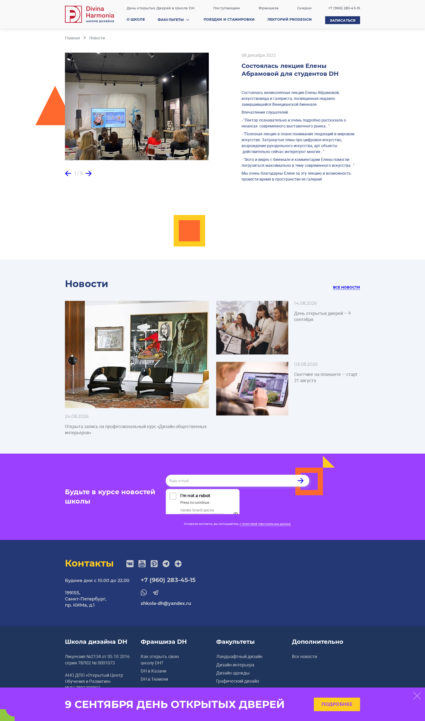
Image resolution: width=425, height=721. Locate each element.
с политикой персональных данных (265, 524)
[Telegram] (166, 563)
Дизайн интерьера (235, 665)
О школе (136, 19)
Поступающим (226, 8)
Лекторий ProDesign (289, 19)
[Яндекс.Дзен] (178, 563)
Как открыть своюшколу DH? (160, 659)
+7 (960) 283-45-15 (344, 8)
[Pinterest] (154, 563)
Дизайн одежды (233, 673)
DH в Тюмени (154, 679)
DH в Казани (153, 671)
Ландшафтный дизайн (239, 656)
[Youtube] (142, 563)
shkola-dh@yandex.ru (166, 603)
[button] (68, 173)
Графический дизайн (237, 681)
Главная (72, 38)
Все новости (346, 287)
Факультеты (171, 19)
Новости (97, 38)
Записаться (342, 20)
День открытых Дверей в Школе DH (161, 8)
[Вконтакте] (130, 563)
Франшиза (268, 8)
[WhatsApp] (144, 592)
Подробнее (336, 704)
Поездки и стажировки (229, 19)
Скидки (304, 8)
